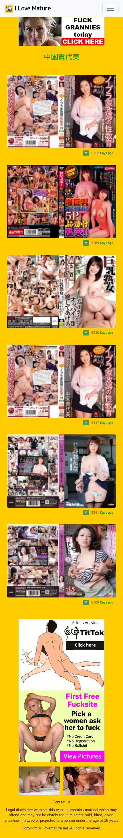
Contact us (62, 802)
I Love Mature (32, 8)
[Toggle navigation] (110, 8)
